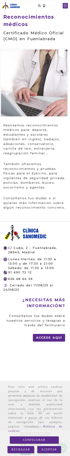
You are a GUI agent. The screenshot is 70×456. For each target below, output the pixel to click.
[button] (65, 5)
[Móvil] (44, 5)
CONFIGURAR (34, 439)
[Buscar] (39, 5)
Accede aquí (49, 337)
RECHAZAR (20, 449)
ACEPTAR (49, 449)
